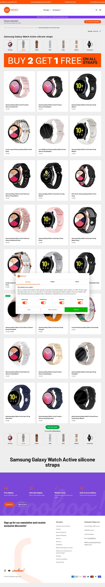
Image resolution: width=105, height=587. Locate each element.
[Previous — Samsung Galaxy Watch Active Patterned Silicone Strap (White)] (6, 353)
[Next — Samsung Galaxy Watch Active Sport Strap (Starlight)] (99, 353)
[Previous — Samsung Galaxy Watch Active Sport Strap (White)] (72, 131)
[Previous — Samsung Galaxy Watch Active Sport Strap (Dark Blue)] (6, 398)
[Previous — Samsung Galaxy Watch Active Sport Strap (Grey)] (39, 264)
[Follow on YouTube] (9, 571)
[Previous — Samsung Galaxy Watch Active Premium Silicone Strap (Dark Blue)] (39, 398)
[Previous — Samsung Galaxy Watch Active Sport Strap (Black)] (72, 86)
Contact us (9, 504)
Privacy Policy (60, 562)
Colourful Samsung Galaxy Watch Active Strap (85, 327)
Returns (58, 538)
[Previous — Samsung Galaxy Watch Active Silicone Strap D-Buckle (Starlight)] (6, 309)
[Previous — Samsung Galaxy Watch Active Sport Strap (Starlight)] (72, 353)
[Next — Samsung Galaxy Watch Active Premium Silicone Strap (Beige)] (66, 353)
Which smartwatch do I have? (13, 23)
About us (58, 541)
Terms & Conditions (61, 559)
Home (5, 27)
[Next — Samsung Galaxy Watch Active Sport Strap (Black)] (99, 86)
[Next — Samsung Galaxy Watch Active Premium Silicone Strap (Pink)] (33, 86)
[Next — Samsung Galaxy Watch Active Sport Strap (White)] (99, 131)
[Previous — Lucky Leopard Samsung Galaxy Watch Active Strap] (6, 131)
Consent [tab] (27, 282)
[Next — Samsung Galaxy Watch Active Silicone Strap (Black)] (66, 175)
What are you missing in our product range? (64, 552)
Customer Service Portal (63, 526)
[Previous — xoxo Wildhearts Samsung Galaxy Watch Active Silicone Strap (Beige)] (39, 131)
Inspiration (59, 544)
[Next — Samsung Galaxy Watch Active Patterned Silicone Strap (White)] (33, 353)
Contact (58, 529)
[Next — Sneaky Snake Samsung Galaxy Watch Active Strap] (33, 264)
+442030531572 (91, 538)
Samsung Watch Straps (13, 27)
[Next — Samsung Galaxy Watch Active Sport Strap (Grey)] (66, 264)
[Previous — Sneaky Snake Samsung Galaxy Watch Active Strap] (6, 264)
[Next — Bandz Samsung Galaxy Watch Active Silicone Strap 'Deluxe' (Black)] (99, 398)
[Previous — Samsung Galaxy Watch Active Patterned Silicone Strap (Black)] (6, 175)
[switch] (43, 302)
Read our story (22, 504)
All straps (46, 10)
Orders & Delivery (61, 532)
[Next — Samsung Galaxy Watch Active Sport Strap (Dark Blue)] (33, 398)
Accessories (56, 10)
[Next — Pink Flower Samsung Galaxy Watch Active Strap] (99, 175)
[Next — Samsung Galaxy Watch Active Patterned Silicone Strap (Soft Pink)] (33, 220)
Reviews (58, 556)
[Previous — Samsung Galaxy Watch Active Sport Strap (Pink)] (39, 220)
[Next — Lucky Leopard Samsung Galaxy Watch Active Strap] (33, 131)
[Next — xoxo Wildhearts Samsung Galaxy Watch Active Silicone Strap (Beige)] (66, 131)
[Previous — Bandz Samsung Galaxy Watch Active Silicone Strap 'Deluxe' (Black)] (72, 398)
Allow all (76, 309)
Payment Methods (61, 535)
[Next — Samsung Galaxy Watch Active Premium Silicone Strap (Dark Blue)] (66, 398)
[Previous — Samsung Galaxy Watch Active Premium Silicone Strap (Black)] (39, 86)
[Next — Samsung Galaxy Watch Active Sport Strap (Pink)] (66, 220)
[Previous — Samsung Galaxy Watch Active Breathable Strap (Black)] (72, 264)
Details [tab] (53, 281)
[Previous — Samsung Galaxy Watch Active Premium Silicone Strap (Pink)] (6, 86)
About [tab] (77, 281)
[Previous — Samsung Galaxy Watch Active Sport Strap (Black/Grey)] (72, 220)
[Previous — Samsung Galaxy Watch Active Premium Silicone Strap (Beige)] (39, 353)
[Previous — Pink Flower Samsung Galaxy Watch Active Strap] (72, 175)
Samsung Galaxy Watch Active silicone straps (48, 27)
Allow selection (52, 309)
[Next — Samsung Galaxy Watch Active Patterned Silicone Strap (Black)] (33, 175)
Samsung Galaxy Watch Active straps (28, 27)
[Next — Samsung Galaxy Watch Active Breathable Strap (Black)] (99, 264)
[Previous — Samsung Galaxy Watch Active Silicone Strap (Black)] (39, 175)
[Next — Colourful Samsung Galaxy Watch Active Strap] (99, 309)
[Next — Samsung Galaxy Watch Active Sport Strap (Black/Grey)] (99, 220)
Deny (28, 309)
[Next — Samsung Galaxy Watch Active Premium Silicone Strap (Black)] (66, 86)
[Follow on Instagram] (5, 571)
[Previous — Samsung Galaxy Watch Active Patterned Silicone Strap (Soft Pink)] (6, 220)
